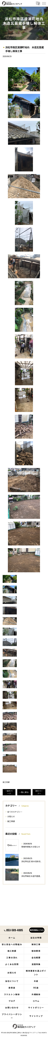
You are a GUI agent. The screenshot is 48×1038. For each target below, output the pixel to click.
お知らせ (11, 816)
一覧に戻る (24, 792)
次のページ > (39, 792)
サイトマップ (36, 1016)
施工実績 (6, 782)
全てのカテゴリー (14, 811)
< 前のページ (9, 792)
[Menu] (44, 3)
